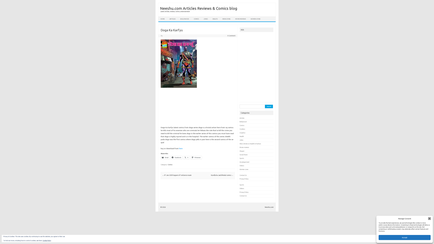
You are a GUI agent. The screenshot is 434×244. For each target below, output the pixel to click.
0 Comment (231, 36)
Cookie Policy (47, 240)
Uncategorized (244, 162)
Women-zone (255, 19)
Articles (173, 19)
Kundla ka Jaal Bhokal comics (222, 175)
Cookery (242, 129)
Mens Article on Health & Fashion (250, 143)
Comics (196, 19)
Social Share (244, 154)
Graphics (242, 133)
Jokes (206, 19)
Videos (242, 165)
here (181, 148)
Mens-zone (226, 19)
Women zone (244, 169)
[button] (429, 218)
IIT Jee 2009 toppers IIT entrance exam (176, 175)
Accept (404, 237)
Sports (242, 158)
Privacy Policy (244, 179)
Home (163, 19)
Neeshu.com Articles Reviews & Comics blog (198, 8)
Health (215, 19)
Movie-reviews (240, 19)
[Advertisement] (198, 108)
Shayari (242, 151)
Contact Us (243, 175)
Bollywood (184, 19)
